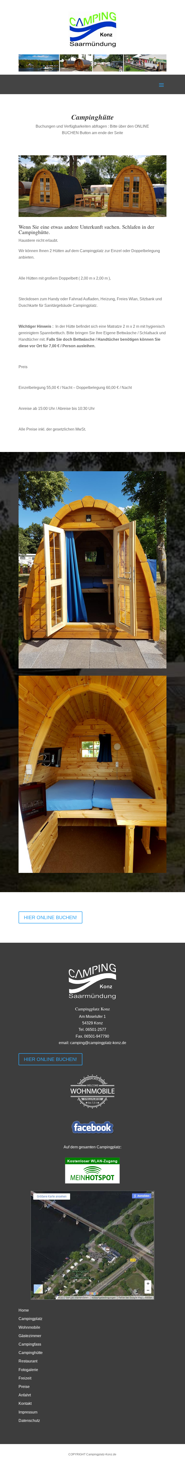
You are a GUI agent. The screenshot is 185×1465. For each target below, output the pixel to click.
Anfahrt (25, 1395)
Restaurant (28, 1361)
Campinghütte (31, 1353)
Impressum (28, 1412)
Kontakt (25, 1403)
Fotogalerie (28, 1370)
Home (24, 1310)
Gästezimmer (30, 1336)
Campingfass (30, 1344)
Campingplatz (30, 1319)
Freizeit (25, 1378)
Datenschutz (29, 1421)
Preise (24, 1387)
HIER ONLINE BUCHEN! (50, 917)
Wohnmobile (29, 1327)
